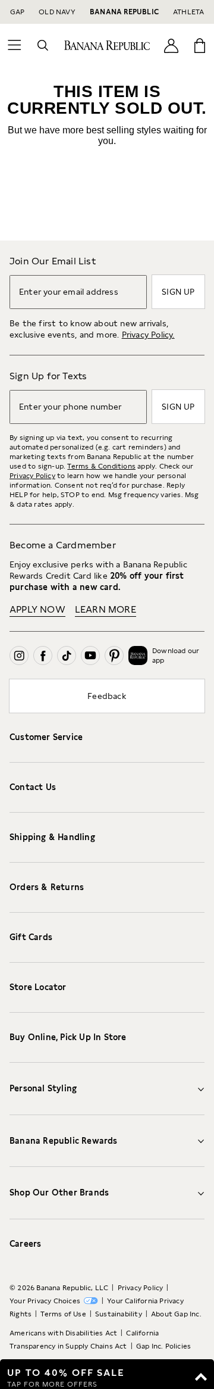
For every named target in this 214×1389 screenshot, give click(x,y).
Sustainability (118, 1314)
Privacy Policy (32, 476)
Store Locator (38, 987)
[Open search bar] (42, 45)
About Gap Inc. (176, 1314)
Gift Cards (31, 937)
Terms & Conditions (101, 466)
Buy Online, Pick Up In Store (68, 1037)
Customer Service (46, 737)
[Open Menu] (14, 45)
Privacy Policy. (148, 334)
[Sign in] (171, 45)
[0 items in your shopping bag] (199, 45)
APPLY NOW (37, 609)
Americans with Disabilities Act (63, 1333)
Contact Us (33, 787)
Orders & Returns (47, 887)
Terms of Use (63, 1314)
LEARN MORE (105, 609)
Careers (25, 1243)
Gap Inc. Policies (163, 1346)
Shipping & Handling (52, 837)
